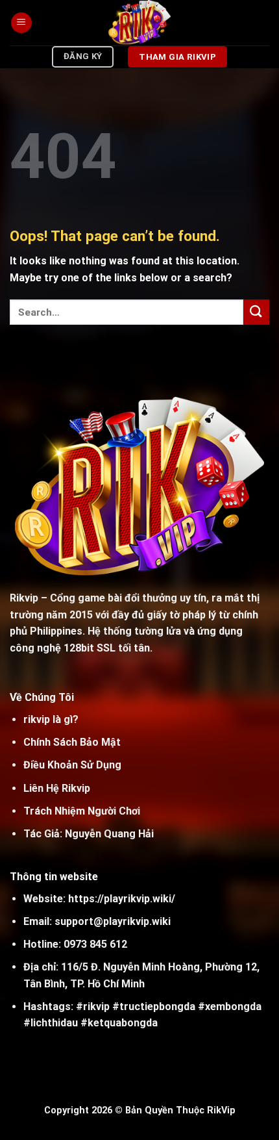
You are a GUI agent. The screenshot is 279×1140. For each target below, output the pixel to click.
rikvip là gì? (51, 719)
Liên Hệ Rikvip (56, 788)
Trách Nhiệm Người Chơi (81, 811)
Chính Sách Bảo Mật (72, 742)
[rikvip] (140, 22)
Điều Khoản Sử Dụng (72, 765)
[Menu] (21, 23)
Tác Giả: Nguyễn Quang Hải (88, 834)
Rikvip (24, 598)
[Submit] (256, 312)
